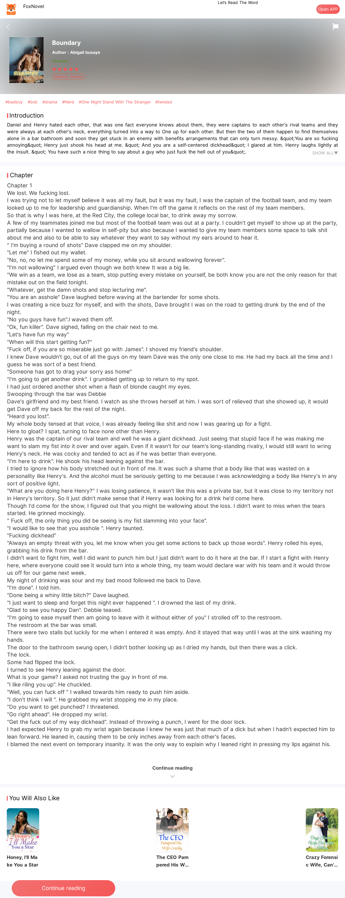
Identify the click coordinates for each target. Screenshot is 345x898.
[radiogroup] (65, 69)
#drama (50, 101)
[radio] (55, 69)
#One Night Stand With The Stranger (115, 101)
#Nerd (69, 101)
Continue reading (63, 888)
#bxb (33, 101)
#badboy (14, 101)
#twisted (163, 101)
